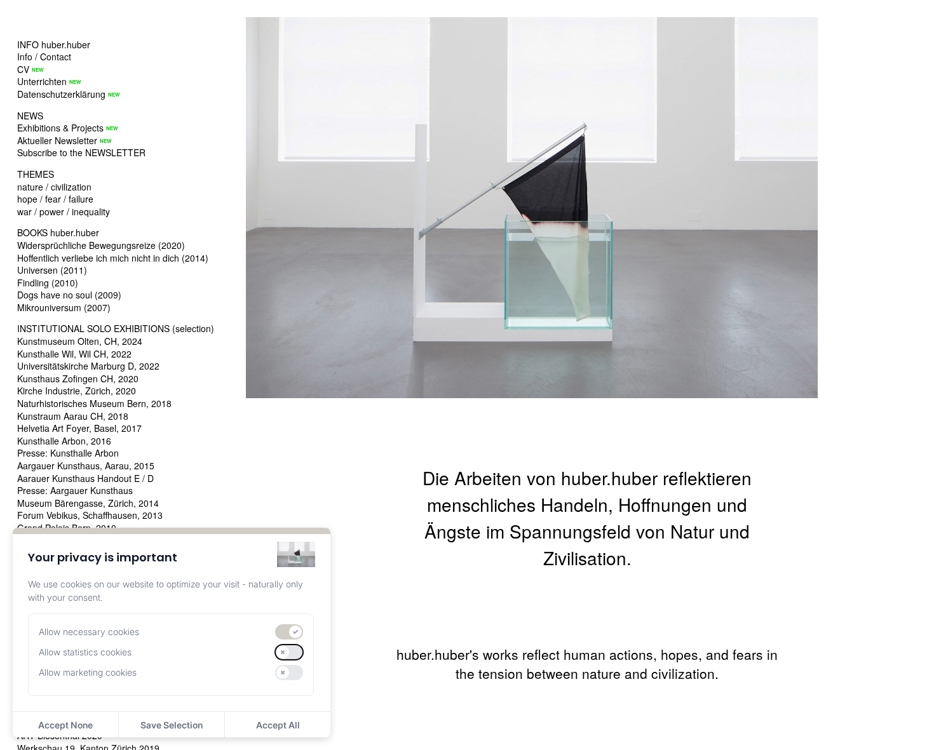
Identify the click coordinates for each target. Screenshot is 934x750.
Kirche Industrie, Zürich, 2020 (76, 390)
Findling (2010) (47, 282)
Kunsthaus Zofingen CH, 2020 (78, 378)
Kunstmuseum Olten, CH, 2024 (79, 341)
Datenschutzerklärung (61, 94)
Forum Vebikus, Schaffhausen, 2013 (90, 515)
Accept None (65, 725)
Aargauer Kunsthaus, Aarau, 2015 (85, 465)
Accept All (278, 725)
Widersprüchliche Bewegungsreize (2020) (101, 245)
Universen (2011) (52, 270)
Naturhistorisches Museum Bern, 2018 (94, 403)
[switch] (289, 632)
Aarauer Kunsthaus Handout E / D (85, 478)
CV (23, 69)
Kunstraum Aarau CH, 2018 (72, 416)
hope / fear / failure (55, 198)
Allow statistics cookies (85, 651)
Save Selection (171, 725)
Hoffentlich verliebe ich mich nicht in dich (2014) (112, 257)
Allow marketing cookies (88, 672)
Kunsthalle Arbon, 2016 (64, 440)
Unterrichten (42, 81)
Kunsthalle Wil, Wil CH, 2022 (74, 353)
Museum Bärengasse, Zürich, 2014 (88, 503)
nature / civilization (54, 186)
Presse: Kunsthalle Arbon (68, 452)
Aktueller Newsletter (57, 140)
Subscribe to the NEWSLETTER (81, 152)
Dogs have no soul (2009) (69, 294)
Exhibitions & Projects (60, 127)
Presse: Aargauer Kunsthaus (75, 490)
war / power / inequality (63, 211)
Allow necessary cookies (89, 631)
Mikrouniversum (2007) (64, 307)
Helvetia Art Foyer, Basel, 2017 (79, 428)
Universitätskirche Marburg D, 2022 (88, 365)
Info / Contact (44, 56)
